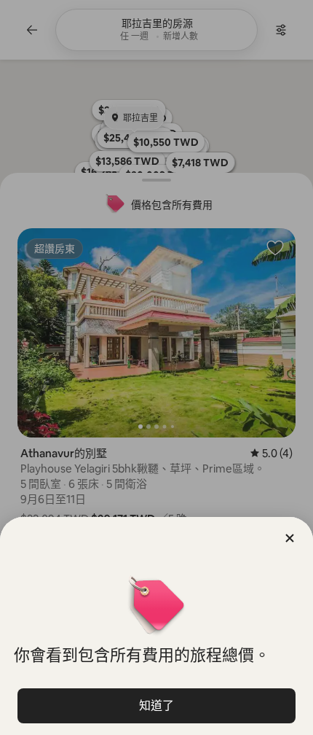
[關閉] (290, 538)
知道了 (156, 705)
